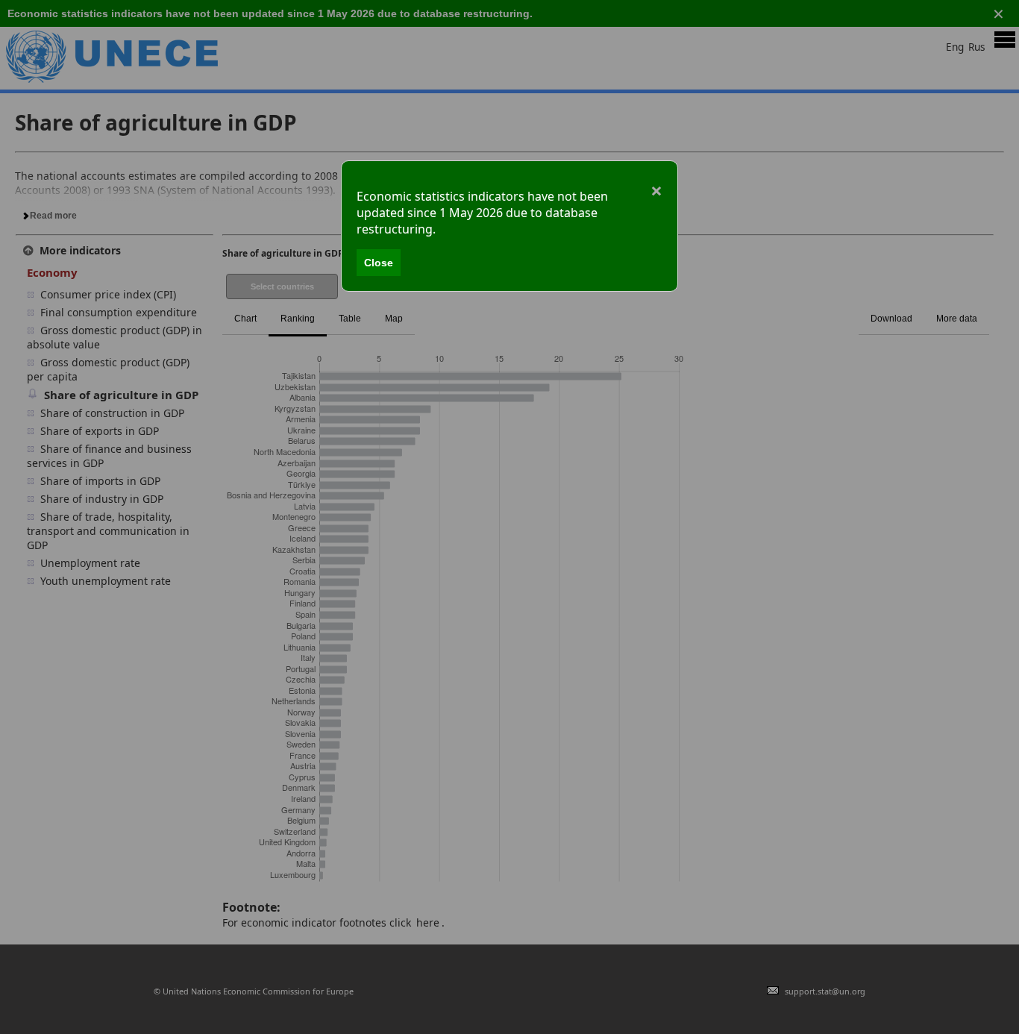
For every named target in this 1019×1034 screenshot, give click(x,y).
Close (378, 263)
